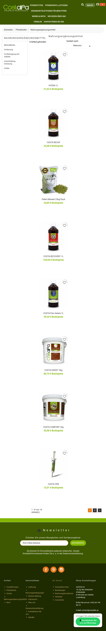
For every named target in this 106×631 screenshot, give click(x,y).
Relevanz (82, 46)
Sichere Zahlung (34, 596)
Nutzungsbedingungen (35, 593)
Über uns (31, 602)
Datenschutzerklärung (34, 608)
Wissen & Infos (39, 16)
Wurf (8, 602)
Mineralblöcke (9, 45)
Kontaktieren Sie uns (54, 22)
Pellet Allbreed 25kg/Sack (53, 199)
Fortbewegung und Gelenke (11, 55)
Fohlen (6, 68)
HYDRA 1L (53, 85)
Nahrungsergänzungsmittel (15, 599)
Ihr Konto (57, 581)
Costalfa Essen (12, 587)
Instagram (61, 570)
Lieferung (32, 587)
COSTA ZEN (53, 484)
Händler (38, 22)
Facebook (46, 570)
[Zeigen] (61, 89)
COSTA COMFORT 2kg (53, 427)
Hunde (9, 593)
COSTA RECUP (53, 142)
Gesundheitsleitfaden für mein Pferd (49, 11)
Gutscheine (59, 600)
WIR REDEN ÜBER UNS (57, 16)
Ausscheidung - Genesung (10, 62)
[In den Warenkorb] (41, 89)
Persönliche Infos (62, 587)
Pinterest (53, 570)
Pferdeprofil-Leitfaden (56, 5)
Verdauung (8, 50)
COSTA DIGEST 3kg (53, 370)
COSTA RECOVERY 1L (53, 256)
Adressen (58, 597)
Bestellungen (60, 590)
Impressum (32, 599)
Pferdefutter (36, 5)
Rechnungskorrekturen (64, 593)
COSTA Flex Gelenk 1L (53, 313)
